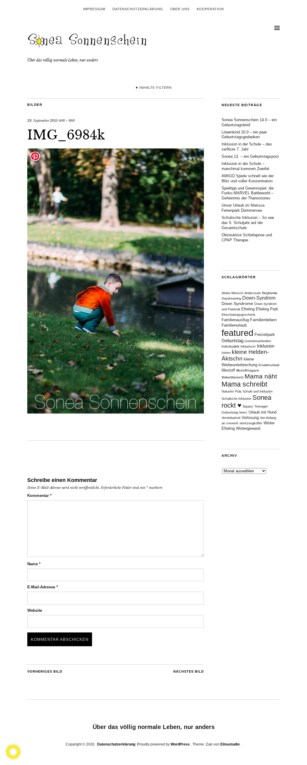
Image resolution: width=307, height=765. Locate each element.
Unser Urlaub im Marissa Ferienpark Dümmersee (243, 208)
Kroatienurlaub (268, 365)
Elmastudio (230, 744)
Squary (248, 406)
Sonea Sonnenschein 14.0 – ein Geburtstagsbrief (249, 122)
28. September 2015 (42, 120)
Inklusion (265, 345)
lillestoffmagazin (247, 370)
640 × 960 (67, 120)
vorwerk (232, 423)
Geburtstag (232, 340)
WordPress (180, 744)
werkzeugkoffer (251, 423)
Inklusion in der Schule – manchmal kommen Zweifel (245, 166)
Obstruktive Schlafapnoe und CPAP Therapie (247, 237)
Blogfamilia (269, 293)
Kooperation (210, 9)
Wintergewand (248, 428)
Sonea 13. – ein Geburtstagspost (250, 156)
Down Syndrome (237, 303)
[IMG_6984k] (115, 412)
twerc (243, 412)
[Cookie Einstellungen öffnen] (13, 757)
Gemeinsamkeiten (258, 341)
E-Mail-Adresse (42, 587)
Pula (238, 391)
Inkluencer (248, 346)
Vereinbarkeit (231, 418)
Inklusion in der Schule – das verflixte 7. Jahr (247, 146)
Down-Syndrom (259, 297)
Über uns (179, 9)
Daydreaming (231, 298)
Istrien (226, 352)
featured (237, 333)
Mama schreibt (244, 384)
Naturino (228, 391)
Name (33, 564)
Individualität (230, 346)
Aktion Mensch (232, 293)
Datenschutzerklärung (137, 9)
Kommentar (39, 495)
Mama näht (261, 376)
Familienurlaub (234, 325)
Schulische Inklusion (236, 398)
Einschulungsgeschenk (238, 314)
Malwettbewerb (232, 377)
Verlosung (250, 418)
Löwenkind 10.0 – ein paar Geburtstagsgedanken (244, 134)
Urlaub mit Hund (262, 412)
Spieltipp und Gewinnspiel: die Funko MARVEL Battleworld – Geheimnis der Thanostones (248, 193)
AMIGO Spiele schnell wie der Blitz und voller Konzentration (248, 178)
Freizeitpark (265, 335)
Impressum (94, 9)
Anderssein (252, 293)
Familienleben (263, 319)
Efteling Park (267, 309)
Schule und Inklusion (258, 391)
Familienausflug (235, 320)
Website (34, 610)
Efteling (248, 309)
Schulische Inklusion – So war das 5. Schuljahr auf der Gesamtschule (248, 222)
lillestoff (228, 370)
